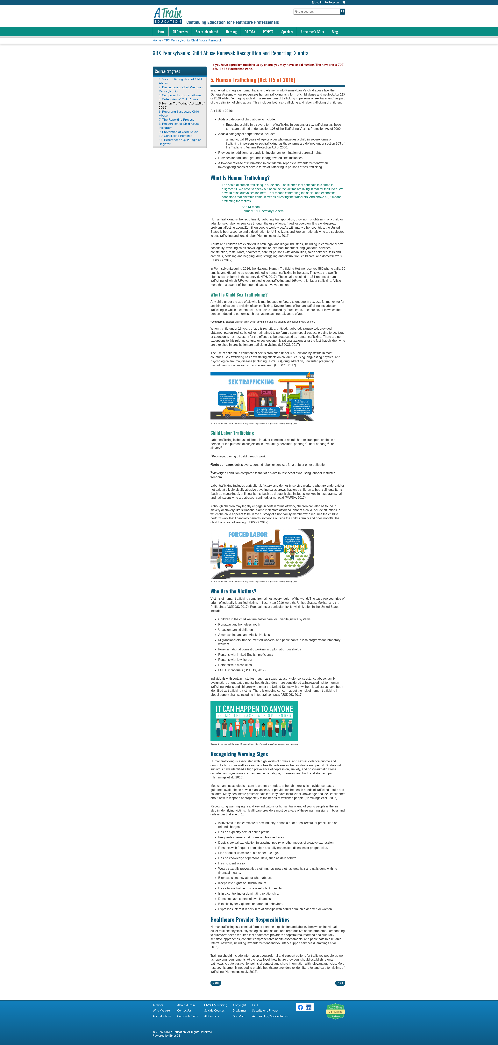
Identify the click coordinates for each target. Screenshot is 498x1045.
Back (216, 983)
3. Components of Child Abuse (180, 95)
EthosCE (174, 1035)
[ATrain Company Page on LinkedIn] (309, 1009)
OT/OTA (250, 31)
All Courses (180, 31)
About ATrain (186, 1005)
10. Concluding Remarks (175, 136)
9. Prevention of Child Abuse (178, 132)
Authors (158, 1005)
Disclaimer (239, 1010)
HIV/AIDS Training (215, 1005)
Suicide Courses (214, 1010)
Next (340, 983)
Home (161, 31)
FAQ (255, 1005)
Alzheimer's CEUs (312, 31)
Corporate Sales (187, 1016)
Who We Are (161, 1010)
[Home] (216, 16)
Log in (318, 2)
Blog (335, 31)
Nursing (231, 31)
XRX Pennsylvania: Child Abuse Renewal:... (193, 40)
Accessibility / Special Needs (270, 1016)
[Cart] (343, 4)
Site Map (239, 1016)
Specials (287, 31)
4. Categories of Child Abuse (178, 99)
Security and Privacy (265, 1010)
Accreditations (162, 1016)
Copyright (239, 1005)
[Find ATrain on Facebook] (300, 1009)
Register (334, 2)
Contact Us (184, 1010)
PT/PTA (268, 31)
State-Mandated (207, 31)
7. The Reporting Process (176, 119)
